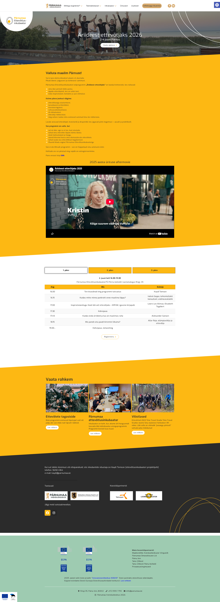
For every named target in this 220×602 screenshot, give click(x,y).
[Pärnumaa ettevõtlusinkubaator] (110, 398)
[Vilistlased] (153, 398)
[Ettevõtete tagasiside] (67, 398)
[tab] (66, 270)
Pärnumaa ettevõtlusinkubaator (103, 418)
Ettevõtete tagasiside (61, 416)
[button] (217, 5)
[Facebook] (169, 6)
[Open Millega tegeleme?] (81, 5)
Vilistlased (139, 416)
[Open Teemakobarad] (100, 5)
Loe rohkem (52, 427)
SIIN (62, 155)
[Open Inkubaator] (115, 5)
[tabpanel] (110, 304)
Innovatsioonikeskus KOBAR (104, 578)
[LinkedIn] (173, 6)
